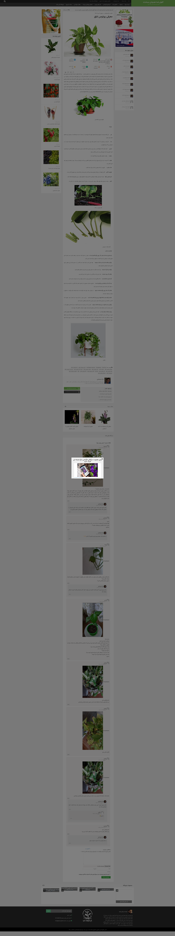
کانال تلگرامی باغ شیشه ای (78, 477)
